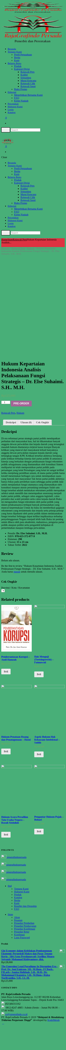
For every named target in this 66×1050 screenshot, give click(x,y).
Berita (17, 57)
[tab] (11, 422)
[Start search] (5, 232)
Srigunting (26, 77)
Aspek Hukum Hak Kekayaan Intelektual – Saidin (47, 739)
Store (10, 239)
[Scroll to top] (3, 1023)
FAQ (16, 98)
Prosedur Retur (21, 931)
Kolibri (24, 74)
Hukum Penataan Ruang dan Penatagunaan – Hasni (16, 738)
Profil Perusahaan (23, 54)
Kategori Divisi (22, 69)
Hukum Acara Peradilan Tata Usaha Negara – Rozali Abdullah (14, 820)
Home (4, 239)
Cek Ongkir (42, 422)
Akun (17, 917)
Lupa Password (22, 937)
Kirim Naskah (21, 100)
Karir (16, 60)
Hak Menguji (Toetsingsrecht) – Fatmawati (44, 659)
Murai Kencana (28, 80)
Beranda (12, 49)
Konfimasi (19, 934)
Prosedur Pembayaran (25, 926)
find (10, 886)
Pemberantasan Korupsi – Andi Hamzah (15, 658)
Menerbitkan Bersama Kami (28, 95)
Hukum (30, 248)
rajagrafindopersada (16, 857)
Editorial (12, 92)
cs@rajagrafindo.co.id (16, 1014)
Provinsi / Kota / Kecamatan (15, 587)
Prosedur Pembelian (24, 923)
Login (11, 109)
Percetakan (13, 103)
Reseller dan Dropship (25, 906)
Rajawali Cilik (28, 83)
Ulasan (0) (26, 422)
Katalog (12, 112)
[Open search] (5, 129)
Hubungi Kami (15, 106)
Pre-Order (21, 403)
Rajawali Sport (28, 86)
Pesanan (18, 920)
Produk (17, 66)
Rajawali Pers (27, 72)
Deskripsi (11, 422)
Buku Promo (20, 89)
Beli (6, 671)
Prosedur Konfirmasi (24, 929)
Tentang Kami (15, 52)
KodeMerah (53, 1020)
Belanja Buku (14, 63)
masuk (17, 571)
